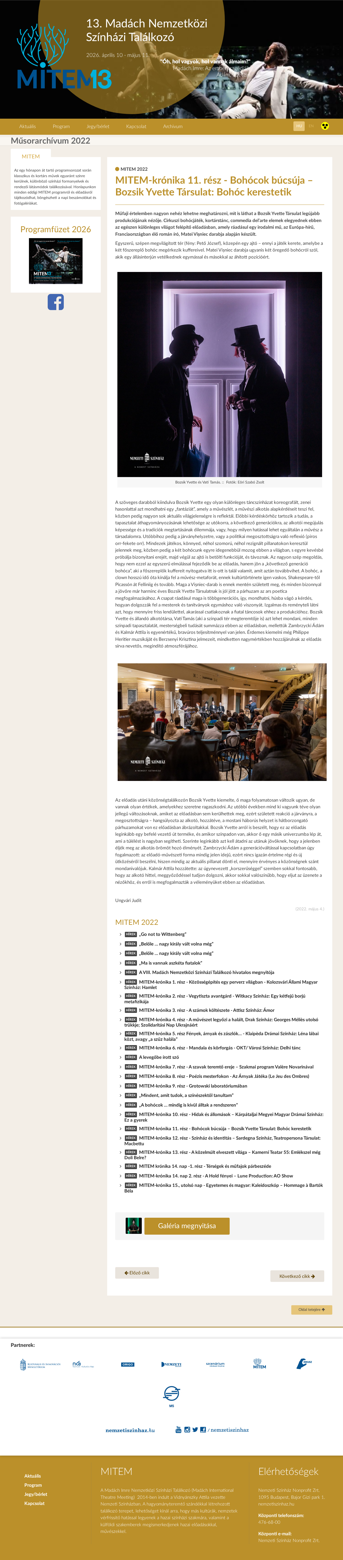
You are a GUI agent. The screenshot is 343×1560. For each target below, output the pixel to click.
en (311, 126)
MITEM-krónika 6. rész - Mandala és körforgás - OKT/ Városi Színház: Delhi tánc (220, 1048)
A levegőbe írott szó (159, 1057)
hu (299, 126)
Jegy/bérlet (98, 126)
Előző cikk (139, 1273)
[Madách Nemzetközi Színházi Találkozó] (63, 89)
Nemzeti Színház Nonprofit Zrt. (289, 1540)
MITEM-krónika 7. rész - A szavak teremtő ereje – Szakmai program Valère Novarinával (226, 1067)
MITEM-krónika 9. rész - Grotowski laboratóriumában (193, 1086)
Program (61, 126)
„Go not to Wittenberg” (163, 934)
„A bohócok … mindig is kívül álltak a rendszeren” (188, 1105)
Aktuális (27, 126)
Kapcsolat (136, 126)
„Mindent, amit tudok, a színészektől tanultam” (186, 1095)
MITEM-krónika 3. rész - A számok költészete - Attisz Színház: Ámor (206, 1010)
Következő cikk (295, 1276)
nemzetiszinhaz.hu (276, 1504)
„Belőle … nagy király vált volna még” (176, 944)
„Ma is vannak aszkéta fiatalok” (170, 963)
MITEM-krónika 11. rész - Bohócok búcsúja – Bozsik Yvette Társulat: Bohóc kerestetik (225, 1128)
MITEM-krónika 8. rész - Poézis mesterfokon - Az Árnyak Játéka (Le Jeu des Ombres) (224, 1076)
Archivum (172, 126)
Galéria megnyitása (187, 1226)
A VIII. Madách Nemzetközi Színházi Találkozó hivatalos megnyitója (206, 972)
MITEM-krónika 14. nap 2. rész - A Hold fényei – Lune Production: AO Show (216, 1176)
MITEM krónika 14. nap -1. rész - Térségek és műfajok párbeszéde (205, 1166)
